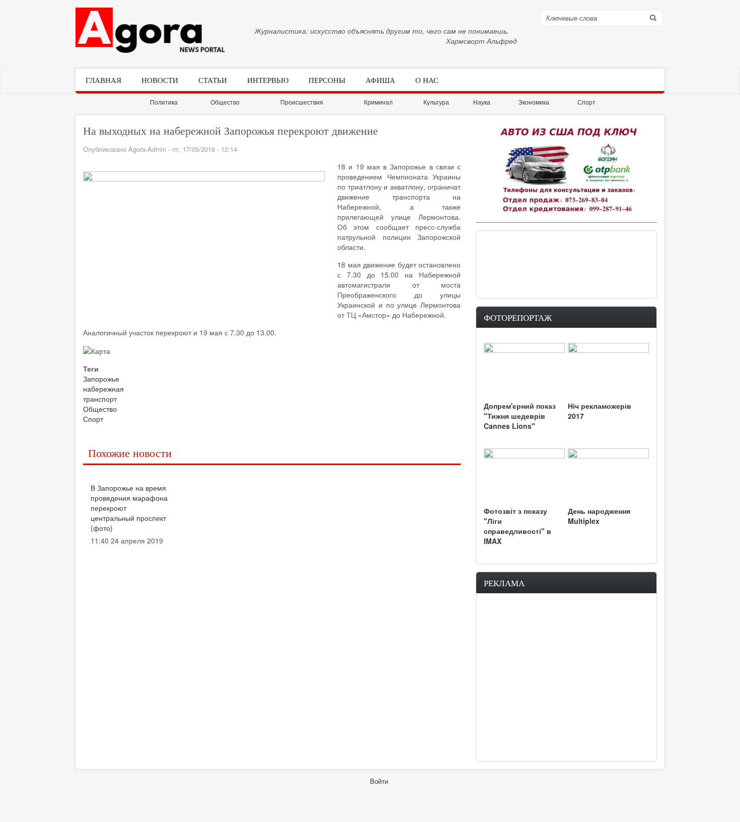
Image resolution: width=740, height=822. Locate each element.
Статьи (212, 79)
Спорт (586, 102)
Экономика (533, 102)
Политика (164, 102)
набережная (103, 389)
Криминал (378, 102)
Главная (103, 79)
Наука (481, 102)
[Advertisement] (566, 263)
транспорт (100, 399)
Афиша (380, 79)
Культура (436, 102)
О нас (426, 79)
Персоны (327, 79)
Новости (159, 79)
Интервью (267, 79)
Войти (379, 781)
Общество (225, 102)
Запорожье (101, 379)
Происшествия (301, 102)
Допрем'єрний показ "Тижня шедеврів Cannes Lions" (520, 416)
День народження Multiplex (599, 516)
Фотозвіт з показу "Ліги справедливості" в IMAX (517, 526)
